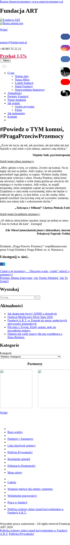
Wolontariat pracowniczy (22, 495)
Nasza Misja (22, 79)
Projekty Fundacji (17, 96)
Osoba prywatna (24, 106)
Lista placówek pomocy (21, 445)
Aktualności (14, 93)
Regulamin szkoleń (18, 459)
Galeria (11, 482)
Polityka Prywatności (19, 452)
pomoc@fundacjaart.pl (13, 42)
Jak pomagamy (16, 113)
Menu (7, 60)
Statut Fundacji (24, 86)
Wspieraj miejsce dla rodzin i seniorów (30, 489)
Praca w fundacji (17, 502)
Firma (18, 110)
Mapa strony (14, 472)
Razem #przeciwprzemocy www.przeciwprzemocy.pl (31, 1)
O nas (10, 72)
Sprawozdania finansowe (30, 89)
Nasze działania (16, 99)
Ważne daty (22, 76)
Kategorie (6, 353)
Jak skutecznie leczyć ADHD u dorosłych (32, 313)
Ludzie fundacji (24, 83)
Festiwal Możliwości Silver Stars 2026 (30, 317)
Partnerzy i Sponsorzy (20, 438)
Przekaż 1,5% (13, 56)
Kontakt (12, 116)
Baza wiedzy (15, 432)
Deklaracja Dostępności (21, 465)
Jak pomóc (13, 103)
